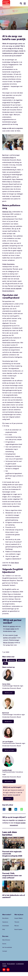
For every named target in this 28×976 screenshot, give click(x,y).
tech (5, 663)
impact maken (10, 629)
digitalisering (11, 660)
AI (4, 660)
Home (4, 964)
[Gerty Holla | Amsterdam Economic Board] (8, 669)
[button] (3, 142)
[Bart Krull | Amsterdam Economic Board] (8, 698)
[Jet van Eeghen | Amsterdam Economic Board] (8, 727)
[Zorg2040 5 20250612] (12, 135)
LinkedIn (20, 820)
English (5, 966)
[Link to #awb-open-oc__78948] (25, 3)
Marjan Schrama (8, 642)
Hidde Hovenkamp (8, 264)
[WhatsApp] (21, 809)
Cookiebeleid (20, 964)
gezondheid (21, 660)
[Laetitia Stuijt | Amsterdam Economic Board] (8, 756)
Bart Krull (5, 155)
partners (12, 626)
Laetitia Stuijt (7, 770)
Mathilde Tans (7, 212)
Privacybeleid (11, 964)
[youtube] (4, 969)
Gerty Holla (6, 684)
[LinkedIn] (16, 809)
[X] (10, 809)
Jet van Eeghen (7, 741)
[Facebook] (4, 809)
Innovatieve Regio (8, 157)
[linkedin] (8, 969)
